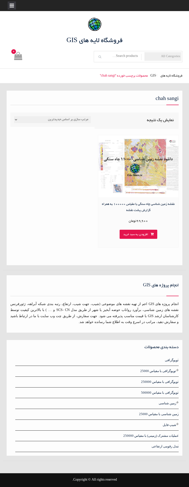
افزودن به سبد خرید (135, 234)
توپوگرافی (172, 360)
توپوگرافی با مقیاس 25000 (158, 371)
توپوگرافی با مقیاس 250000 (160, 382)
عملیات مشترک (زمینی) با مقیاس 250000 (151, 436)
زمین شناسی (167, 403)
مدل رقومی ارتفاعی (165, 446)
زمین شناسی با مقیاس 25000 (159, 414)
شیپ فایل (169, 425)
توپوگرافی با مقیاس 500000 (160, 392)
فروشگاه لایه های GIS (94, 40)
